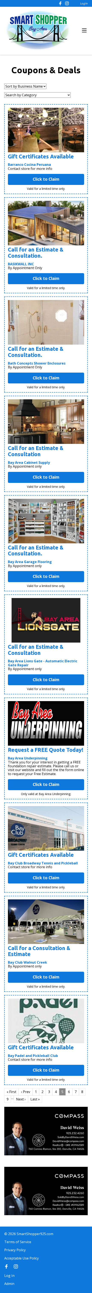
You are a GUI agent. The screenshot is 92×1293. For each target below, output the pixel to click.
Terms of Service (17, 1242)
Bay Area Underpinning (27, 758)
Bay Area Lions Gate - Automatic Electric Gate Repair (42, 663)
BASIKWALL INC (21, 264)
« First (11, 1091)
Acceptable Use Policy (21, 1258)
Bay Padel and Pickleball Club (33, 1055)
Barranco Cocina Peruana (29, 164)
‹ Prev (25, 1091)
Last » (35, 1099)
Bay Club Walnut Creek (27, 962)
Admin (9, 1283)
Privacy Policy (15, 1250)
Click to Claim (46, 179)
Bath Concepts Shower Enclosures (36, 363)
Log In (84, 3)
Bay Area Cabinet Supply (29, 462)
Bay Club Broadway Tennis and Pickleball (43, 863)
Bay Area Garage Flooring (30, 561)
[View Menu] (84, 30)
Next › (21, 1099)
